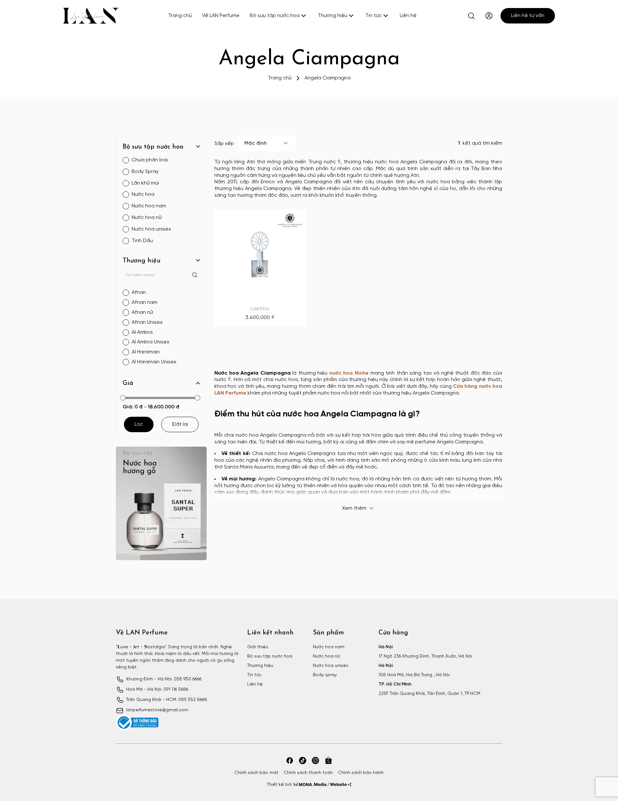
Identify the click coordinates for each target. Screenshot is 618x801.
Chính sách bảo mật (256, 772)
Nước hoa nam (328, 647)
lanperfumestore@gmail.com (157, 710)
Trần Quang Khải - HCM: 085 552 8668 (166, 699)
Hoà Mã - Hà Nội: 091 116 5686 (157, 689)
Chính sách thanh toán (308, 772)
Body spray (325, 675)
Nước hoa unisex (330, 665)
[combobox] (266, 143)
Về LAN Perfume (220, 15)
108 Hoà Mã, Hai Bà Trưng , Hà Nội (414, 675)
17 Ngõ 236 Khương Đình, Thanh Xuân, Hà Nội (425, 656)
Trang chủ (180, 15)
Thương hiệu (332, 15)
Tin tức (373, 15)
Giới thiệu (257, 647)
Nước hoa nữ (326, 656)
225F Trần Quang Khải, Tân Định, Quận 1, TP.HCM (429, 693)
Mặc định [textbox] (255, 143)
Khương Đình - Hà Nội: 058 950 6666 (163, 679)
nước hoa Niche (349, 373)
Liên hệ (408, 15)
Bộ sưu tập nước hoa (275, 15)
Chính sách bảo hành (361, 772)
